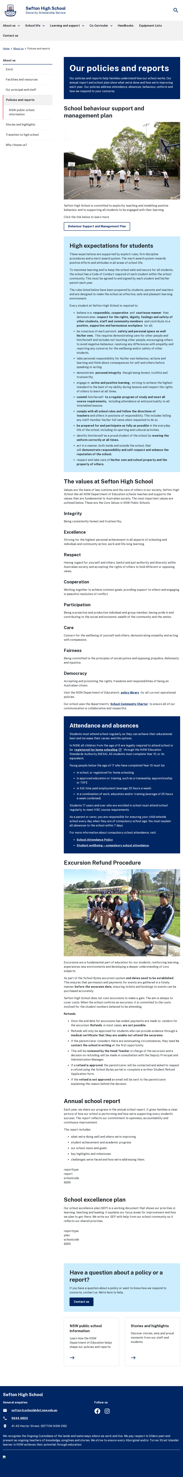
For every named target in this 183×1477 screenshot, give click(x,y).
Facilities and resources (22, 79)
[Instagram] (107, 1413)
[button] (11, 26)
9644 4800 (19, 1418)
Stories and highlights (150, 1326)
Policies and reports (20, 100)
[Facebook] (97, 1413)
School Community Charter (129, 704)
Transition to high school (22, 134)
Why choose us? (16, 145)
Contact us (81, 1301)
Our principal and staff (21, 89)
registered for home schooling (98, 749)
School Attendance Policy (95, 839)
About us (18, 48)
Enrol (9, 69)
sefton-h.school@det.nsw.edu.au (34, 1410)
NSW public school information (86, 1328)
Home (6, 48)
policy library (130, 692)
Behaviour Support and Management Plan (97, 226)
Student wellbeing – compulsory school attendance (113, 845)
